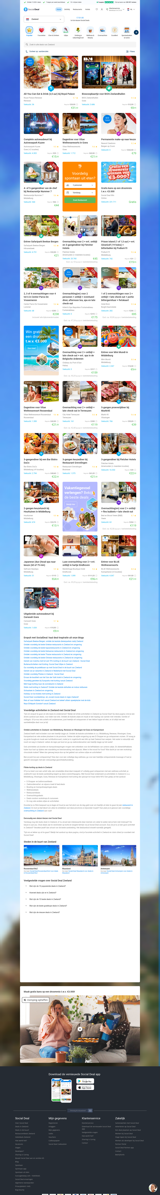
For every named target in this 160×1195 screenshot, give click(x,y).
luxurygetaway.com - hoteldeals (27, 1176)
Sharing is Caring (22, 1155)
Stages (17, 1147)
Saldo (51, 1133)
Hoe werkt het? (21, 1140)
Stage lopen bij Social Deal (125, 1137)
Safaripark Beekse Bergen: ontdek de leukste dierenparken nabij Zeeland (53, 641)
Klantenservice (87, 1123)
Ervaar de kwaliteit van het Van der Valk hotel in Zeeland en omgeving (52, 677)
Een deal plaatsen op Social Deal (128, 1130)
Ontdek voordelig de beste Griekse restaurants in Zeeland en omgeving (53, 644)
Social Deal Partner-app (124, 1147)
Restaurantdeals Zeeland (25, 1133)
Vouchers (52, 1137)
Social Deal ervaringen (24, 1179)
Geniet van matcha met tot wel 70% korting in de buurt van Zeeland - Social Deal (57, 661)
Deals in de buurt (22, 1130)
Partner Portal (120, 1144)
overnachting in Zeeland (34, 811)
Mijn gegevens (54, 1130)
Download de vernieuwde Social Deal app (96, 1127)
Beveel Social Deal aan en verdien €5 (29, 1158)
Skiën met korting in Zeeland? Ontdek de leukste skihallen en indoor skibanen (55, 687)
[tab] (80, 886)
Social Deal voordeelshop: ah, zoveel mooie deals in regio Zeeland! (51, 697)
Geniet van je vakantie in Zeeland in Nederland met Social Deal (49, 671)
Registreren (53, 1123)
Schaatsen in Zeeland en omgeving (38, 690)
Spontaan (19, 1165)
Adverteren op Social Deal (125, 1126)
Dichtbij (67, 9)
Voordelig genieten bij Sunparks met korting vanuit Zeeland (48, 681)
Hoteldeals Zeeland (22, 1137)
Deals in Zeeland (21, 1126)
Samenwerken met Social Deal (127, 1123)
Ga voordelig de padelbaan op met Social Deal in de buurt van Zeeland (53, 667)
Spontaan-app (20, 1169)
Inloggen (52, 1126)
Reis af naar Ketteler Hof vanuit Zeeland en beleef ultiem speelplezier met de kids (57, 700)
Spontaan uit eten (22, 1172)
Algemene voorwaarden (24, 1183)
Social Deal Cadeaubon (58, 1144)
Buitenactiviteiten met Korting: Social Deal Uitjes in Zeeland (48, 664)
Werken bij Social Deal (124, 1133)
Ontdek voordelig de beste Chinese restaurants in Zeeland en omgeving (53, 658)
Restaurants (77, 9)
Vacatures (19, 1144)
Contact (85, 1143)
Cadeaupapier (54, 1140)
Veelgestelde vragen (90, 1132)
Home (59, 9)
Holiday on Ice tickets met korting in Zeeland (42, 694)
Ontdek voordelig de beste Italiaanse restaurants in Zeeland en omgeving (54, 651)
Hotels (87, 9)
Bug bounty (19, 1190)
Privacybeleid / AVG (22, 1186)
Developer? (19, 1151)
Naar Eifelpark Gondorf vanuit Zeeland (40, 704)
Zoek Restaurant (80, 200)
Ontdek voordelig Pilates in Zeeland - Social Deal (44, 674)
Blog (17, 1162)
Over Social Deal (21, 1123)
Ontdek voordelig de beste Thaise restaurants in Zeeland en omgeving (52, 654)
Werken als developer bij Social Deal (129, 1140)
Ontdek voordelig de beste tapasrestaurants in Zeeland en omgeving (52, 648)
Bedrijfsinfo (119, 1155)
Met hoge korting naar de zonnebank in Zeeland (43, 684)
